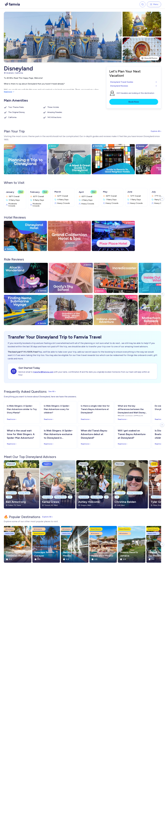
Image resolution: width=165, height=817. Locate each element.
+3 (70, 497)
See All (52, 391)
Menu (155, 4)
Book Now (134, 101)
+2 (106, 497)
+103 (9, 497)
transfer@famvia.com (43, 372)
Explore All (156, 131)
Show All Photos (150, 58)
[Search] (142, 4)
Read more (8, 92)
